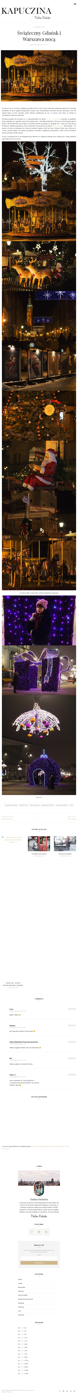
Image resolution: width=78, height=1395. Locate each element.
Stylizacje (21, 1315)
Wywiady (21, 1303)
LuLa (11, 1009)
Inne (47, 45)
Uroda (20, 1283)
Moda (20, 1279)
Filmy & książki (22, 1295)
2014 (22, 1364)
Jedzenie (21, 1291)
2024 (22, 1331)
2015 (22, 1360)
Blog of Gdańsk (58, 126)
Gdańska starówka (11, 805)
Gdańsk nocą (23, 805)
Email (39, 1255)
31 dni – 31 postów (53, 119)
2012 (22, 1370)
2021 (22, 1341)
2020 (22, 1344)
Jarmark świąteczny (47, 805)
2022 (22, 1337)
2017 (22, 1354)
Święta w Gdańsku (61, 805)
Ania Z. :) (13, 1075)
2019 (22, 1347)
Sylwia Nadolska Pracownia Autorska (24, 1042)
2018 (22, 1351)
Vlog (71, 805)
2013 (22, 1367)
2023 (22, 1334)
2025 (22, 1328)
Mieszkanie (21, 1287)
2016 (22, 1357)
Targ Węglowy (34, 805)
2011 (22, 1373)
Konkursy (21, 1307)
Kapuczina (40, 45)
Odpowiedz (71, 1009)
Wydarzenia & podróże (25, 1299)
